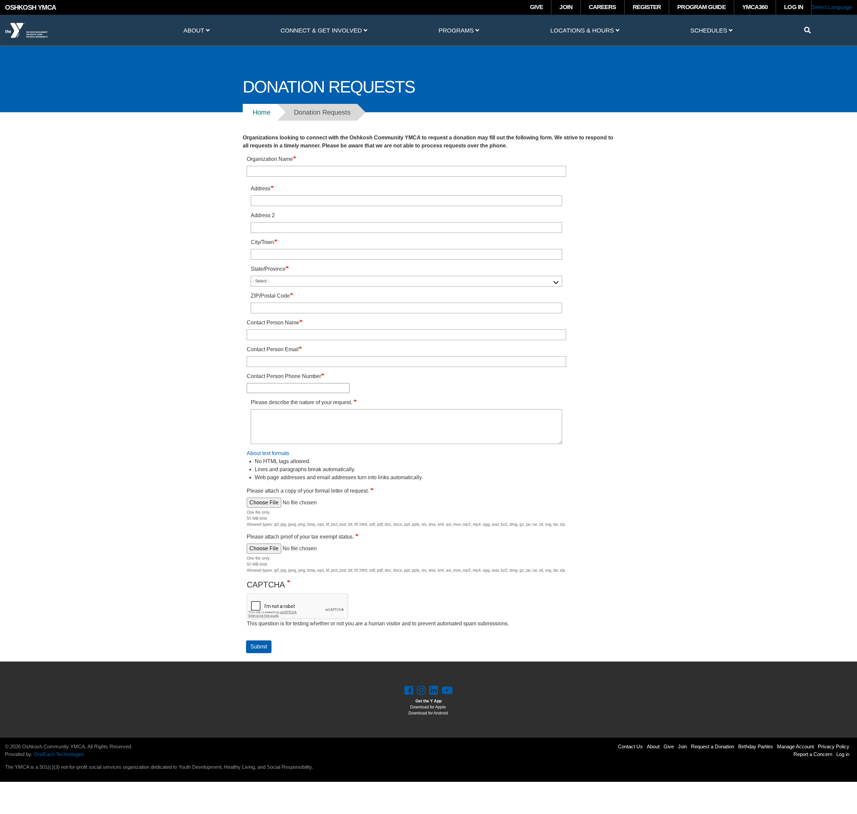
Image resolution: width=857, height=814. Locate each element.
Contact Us (630, 746)
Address (260, 188)
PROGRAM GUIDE (701, 7)
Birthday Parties (755, 746)
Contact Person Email (273, 349)
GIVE (536, 7)
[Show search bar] (810, 30)
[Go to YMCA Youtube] (447, 690)
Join (682, 746)
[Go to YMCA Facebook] (408, 690)
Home (261, 112)
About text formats (268, 453)
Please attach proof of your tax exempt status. (301, 537)
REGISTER (647, 7)
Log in (842, 754)
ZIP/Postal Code (270, 296)
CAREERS (602, 7)
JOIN (565, 7)
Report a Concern (812, 754)
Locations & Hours (583, 30)
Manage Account (795, 746)
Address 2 (263, 215)
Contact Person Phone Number (284, 376)
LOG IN (793, 7)
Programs (457, 30)
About (194, 30)
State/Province (268, 269)
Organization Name (270, 159)
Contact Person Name (273, 322)
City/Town (262, 242)
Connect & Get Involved (322, 30)
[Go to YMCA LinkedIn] (433, 690)
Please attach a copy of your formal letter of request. (308, 491)
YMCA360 (755, 7)
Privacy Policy (833, 746)
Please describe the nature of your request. (302, 402)
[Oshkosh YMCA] (71, 30)
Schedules (709, 30)
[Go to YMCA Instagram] (421, 690)
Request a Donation (712, 746)
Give (669, 746)
